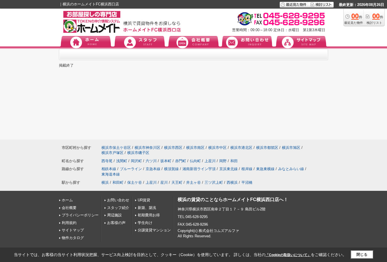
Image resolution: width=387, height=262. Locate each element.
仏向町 (195, 161)
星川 (164, 182)
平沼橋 (246, 182)
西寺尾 (106, 161)
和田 (234, 161)
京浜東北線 (228, 169)
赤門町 (180, 161)
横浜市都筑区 (267, 147)
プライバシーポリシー (80, 215)
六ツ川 (151, 161)
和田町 (118, 182)
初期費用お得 (149, 215)
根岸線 (246, 169)
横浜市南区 (195, 147)
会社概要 (69, 208)
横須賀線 (171, 169)
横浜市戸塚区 (112, 153)
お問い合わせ (118, 200)
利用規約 (69, 223)
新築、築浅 (147, 208)
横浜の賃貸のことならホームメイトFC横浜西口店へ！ (233, 199)
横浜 (105, 182)
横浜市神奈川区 (147, 147)
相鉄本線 (108, 169)
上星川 (210, 161)
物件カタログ (73, 238)
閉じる (361, 254)
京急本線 (153, 169)
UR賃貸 (144, 200)
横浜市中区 (217, 147)
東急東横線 (265, 169)
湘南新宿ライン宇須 (199, 169)
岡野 (223, 161)
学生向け (145, 223)
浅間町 (121, 161)
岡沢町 (136, 161)
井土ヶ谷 (193, 182)
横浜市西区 (173, 147)
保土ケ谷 (134, 182)
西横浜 (232, 182)
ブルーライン (131, 169)
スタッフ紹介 (118, 208)
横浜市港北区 (241, 147)
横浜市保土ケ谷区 (116, 147)
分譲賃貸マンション (154, 230)
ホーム (67, 200)
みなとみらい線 (291, 169)
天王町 (176, 182)
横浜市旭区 (291, 147)
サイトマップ (73, 230)
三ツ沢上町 (214, 182)
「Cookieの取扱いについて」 (288, 255)
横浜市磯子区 (138, 153)
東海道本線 (110, 174)
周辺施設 (114, 215)
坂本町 (165, 161)
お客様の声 (116, 223)
